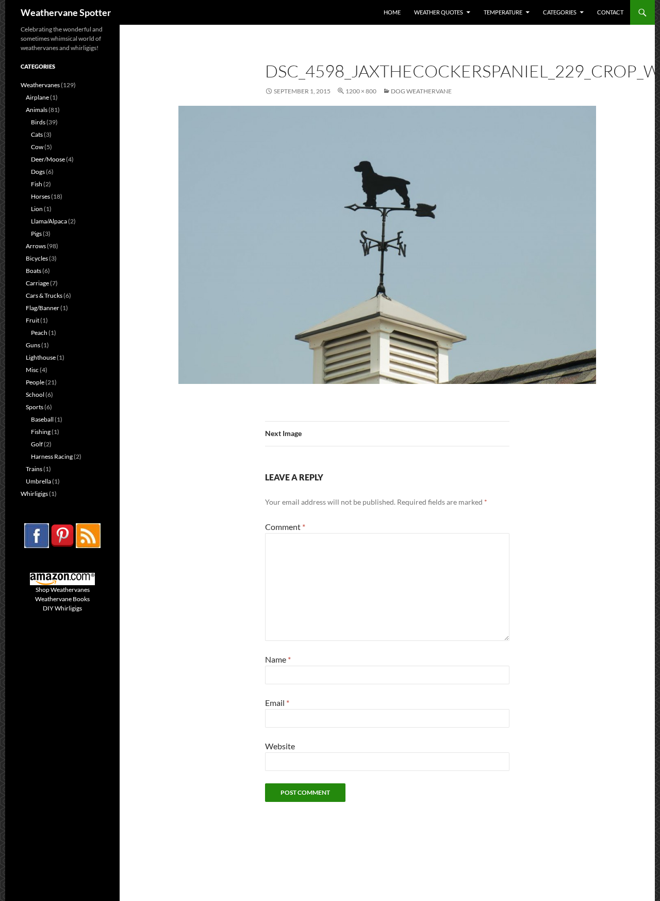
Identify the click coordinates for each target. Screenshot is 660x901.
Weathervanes (40, 85)
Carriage (37, 283)
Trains (34, 469)
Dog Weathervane (421, 91)
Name (278, 659)
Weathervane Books (62, 599)
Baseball (42, 419)
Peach (39, 332)
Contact (610, 12)
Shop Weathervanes (63, 589)
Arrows (36, 246)
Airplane (37, 97)
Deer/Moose (48, 159)
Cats (37, 134)
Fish (36, 184)
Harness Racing (52, 456)
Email (277, 702)
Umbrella (38, 481)
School (35, 394)
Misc (32, 370)
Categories (559, 12)
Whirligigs (34, 493)
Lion (37, 209)
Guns (33, 345)
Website (280, 746)
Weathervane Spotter (66, 12)
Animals (36, 110)
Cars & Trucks (44, 295)
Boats (33, 271)
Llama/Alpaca (49, 221)
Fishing (41, 432)
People (35, 382)
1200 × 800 (360, 91)
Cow (37, 147)
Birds (38, 122)
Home (392, 12)
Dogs (38, 171)
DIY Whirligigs (62, 608)
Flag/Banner (42, 308)
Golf (37, 444)
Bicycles (37, 258)
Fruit (32, 320)
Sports (34, 407)
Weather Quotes (438, 12)
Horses (40, 196)
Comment (285, 527)
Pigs (36, 233)
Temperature (503, 12)
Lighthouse (41, 357)
